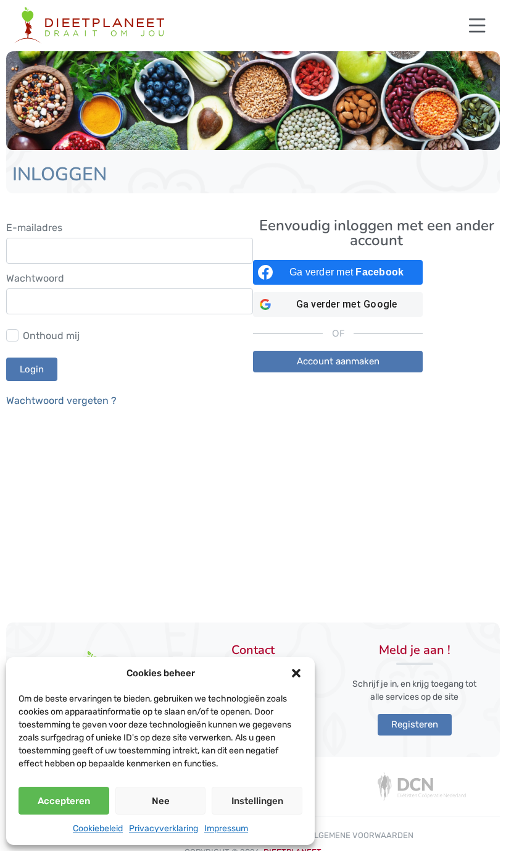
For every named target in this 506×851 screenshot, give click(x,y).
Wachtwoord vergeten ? (61, 400)
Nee (161, 801)
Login (32, 369)
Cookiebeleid (98, 828)
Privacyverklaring (163, 828)
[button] (296, 673)
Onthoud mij (51, 336)
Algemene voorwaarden (361, 835)
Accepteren (64, 801)
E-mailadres (34, 228)
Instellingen (257, 801)
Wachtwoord (35, 278)
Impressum (226, 828)
